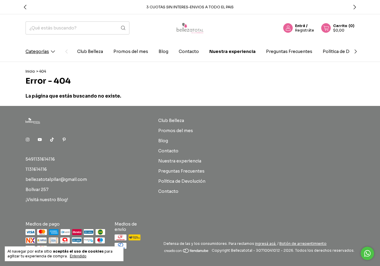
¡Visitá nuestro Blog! (47, 199)
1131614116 (36, 169)
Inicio (30, 71)
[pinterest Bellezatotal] (64, 139)
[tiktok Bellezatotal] (52, 139)
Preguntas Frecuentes (289, 51)
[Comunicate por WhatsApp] (367, 253)
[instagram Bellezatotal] (28, 139)
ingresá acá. (265, 243)
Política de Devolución (346, 51)
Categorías (37, 51)
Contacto (189, 51)
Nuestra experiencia (232, 51)
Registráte (304, 30)
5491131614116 (40, 159)
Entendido (78, 256)
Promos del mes (130, 51)
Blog (163, 51)
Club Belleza (90, 51)
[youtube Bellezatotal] (40, 139)
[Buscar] (123, 28)
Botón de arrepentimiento (303, 243)
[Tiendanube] (187, 252)
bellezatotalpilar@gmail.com (56, 179)
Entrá (300, 26)
